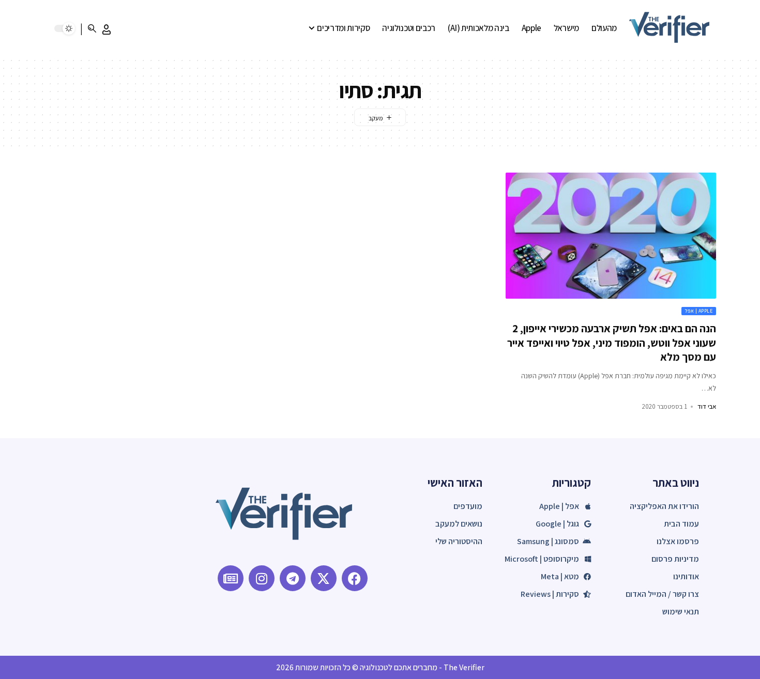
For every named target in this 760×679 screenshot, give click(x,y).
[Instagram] (262, 578)
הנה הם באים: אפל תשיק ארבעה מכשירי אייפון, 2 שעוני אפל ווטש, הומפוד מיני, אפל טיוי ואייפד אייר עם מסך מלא (611, 342)
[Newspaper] (231, 578)
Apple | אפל (699, 310)
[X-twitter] (324, 578)
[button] (106, 29)
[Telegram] (293, 578)
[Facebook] (355, 578)
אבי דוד (706, 406)
